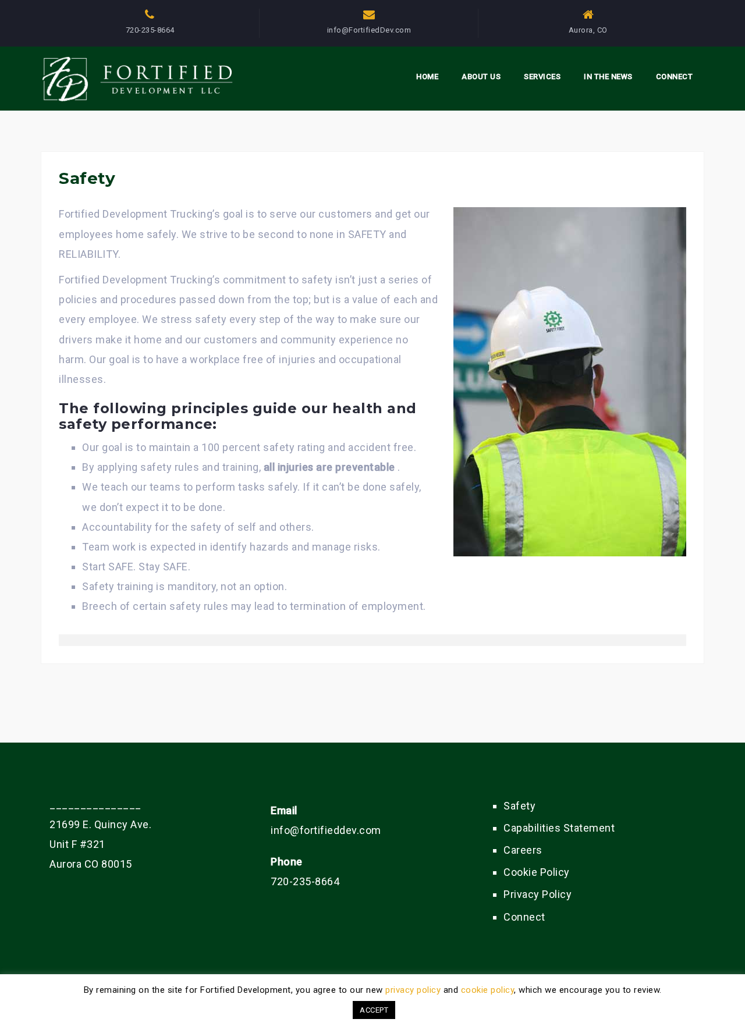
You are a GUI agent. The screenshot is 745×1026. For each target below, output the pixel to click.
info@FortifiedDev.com (369, 30)
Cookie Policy (536, 872)
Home (427, 76)
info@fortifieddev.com (326, 830)
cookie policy (488, 990)
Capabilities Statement (559, 828)
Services (542, 76)
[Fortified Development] (142, 77)
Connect (674, 76)
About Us (481, 76)
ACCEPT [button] (374, 1010)
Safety (519, 806)
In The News (608, 76)
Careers (522, 850)
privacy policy (413, 990)
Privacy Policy (537, 894)
